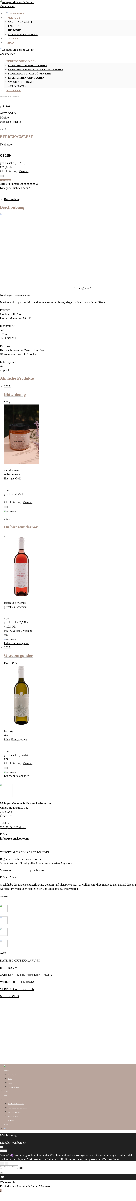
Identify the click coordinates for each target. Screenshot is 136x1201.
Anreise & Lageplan (13, 1087)
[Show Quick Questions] (7, 1163)
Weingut (6, 1070)
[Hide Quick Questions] (2, 1163)
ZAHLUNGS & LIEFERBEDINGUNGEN (26, 974)
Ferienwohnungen (9, 1099)
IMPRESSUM (8, 967)
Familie (10, 1079)
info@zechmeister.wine (14, 838)
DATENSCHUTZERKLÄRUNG (20, 960)
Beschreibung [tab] (12, 199)
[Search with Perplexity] (1, 1173)
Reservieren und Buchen (14, 1112)
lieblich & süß (7, 96)
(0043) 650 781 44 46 (13, 827)
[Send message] (21, 1168)
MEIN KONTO (9, 996)
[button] (68, 1177)
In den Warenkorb (6, 180)
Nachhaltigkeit (12, 1074)
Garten (6, 1091)
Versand (23, 171)
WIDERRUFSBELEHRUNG (17, 982)
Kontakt (6, 1124)
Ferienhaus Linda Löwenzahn (16, 1104)
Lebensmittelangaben (16, 643)
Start (1, 96)
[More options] (1, 1147)
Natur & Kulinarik (13, 1116)
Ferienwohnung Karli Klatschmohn (17, 1108)
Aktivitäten (11, 1120)
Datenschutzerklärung (31, 884)
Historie (10, 1083)
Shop (5, 1095)
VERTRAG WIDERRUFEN (17, 989)
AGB (3, 953)
